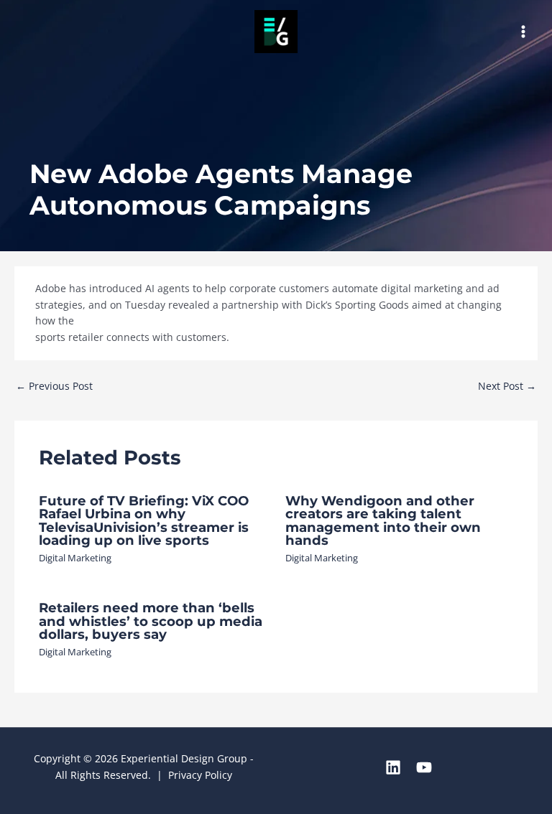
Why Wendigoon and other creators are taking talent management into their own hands (383, 520)
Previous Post (54, 386)
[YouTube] (424, 767)
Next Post (507, 386)
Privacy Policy (200, 775)
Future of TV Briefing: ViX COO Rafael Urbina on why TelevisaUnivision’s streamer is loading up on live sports (144, 520)
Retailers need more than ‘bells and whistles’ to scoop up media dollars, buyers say (150, 620)
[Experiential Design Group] (276, 31)
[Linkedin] (393, 767)
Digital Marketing (75, 557)
